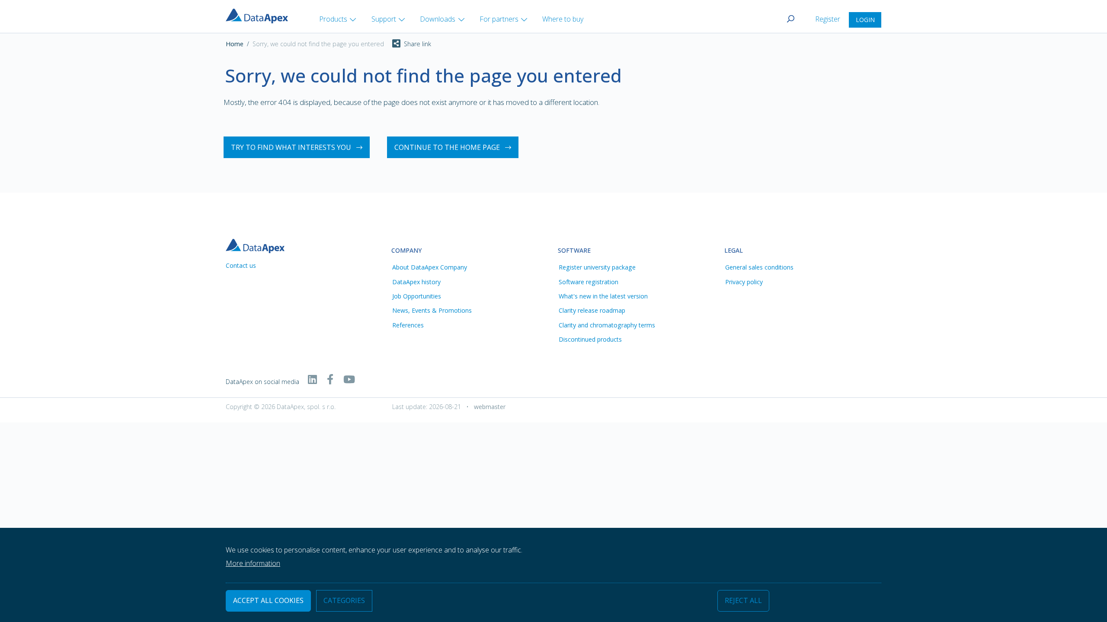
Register (828, 19)
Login (865, 20)
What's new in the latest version (603, 296)
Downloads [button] (437, 19)
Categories (344, 601)
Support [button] (383, 19)
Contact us (241, 265)
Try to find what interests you (291, 147)
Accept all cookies (268, 601)
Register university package (597, 267)
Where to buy (562, 19)
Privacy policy (744, 282)
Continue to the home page (447, 147)
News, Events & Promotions (432, 310)
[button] (407, 44)
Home (234, 44)
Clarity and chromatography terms (607, 325)
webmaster (490, 407)
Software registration (588, 282)
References (408, 325)
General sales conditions (759, 267)
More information (253, 563)
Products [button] (333, 19)
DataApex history (416, 282)
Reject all (743, 601)
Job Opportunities (416, 296)
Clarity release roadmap (592, 310)
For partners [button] (499, 19)
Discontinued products (590, 339)
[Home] (260, 15)
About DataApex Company (429, 267)
